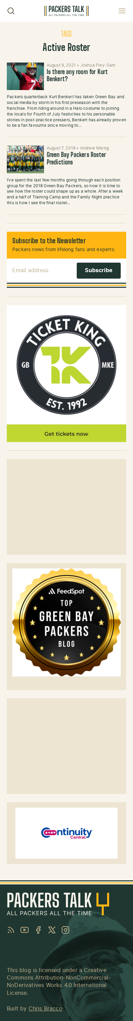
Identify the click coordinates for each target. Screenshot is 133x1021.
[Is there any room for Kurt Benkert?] (25, 76)
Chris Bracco (45, 1008)
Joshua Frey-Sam (98, 65)
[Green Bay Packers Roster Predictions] (25, 159)
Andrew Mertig (94, 148)
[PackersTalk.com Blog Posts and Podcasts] (66, 11)
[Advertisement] (66, 506)
